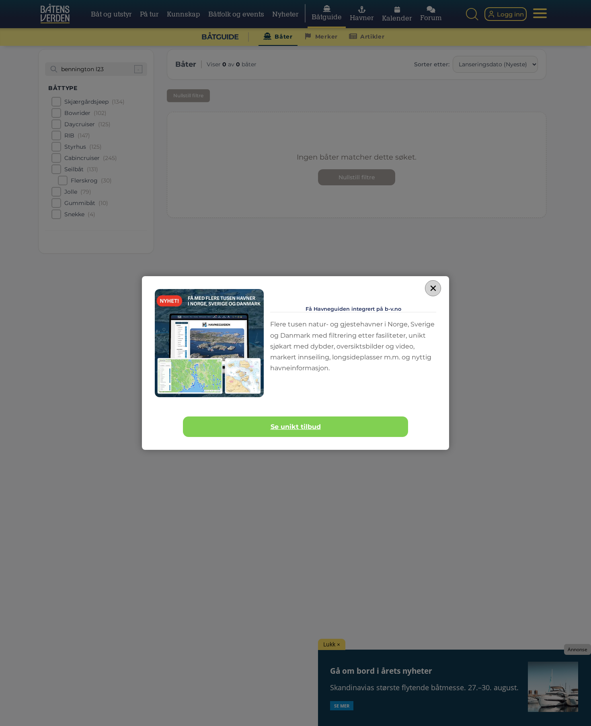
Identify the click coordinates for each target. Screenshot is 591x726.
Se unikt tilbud (296, 427)
